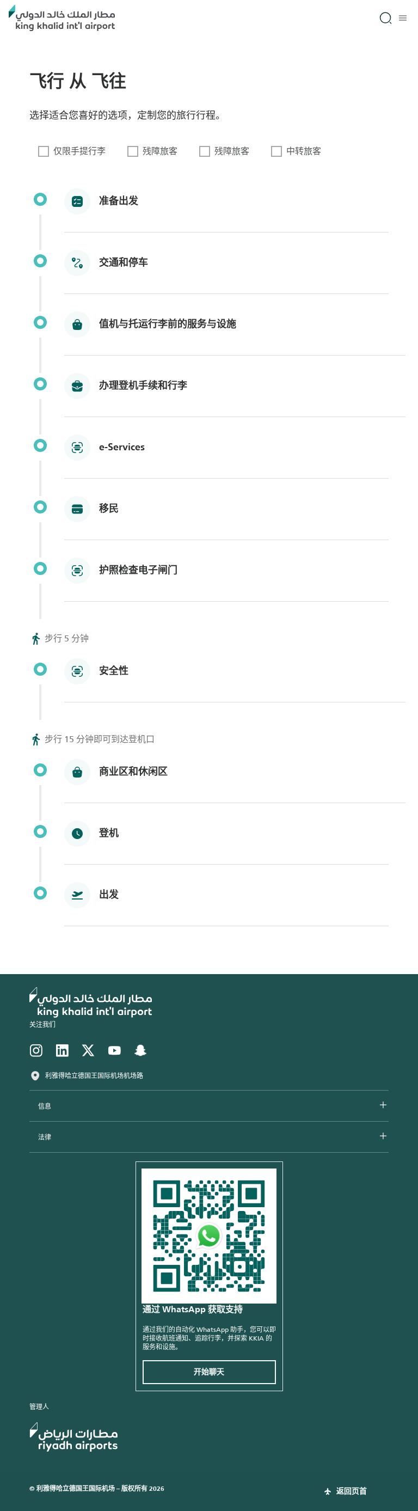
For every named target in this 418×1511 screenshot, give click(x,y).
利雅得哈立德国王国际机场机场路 (94, 1076)
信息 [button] (44, 1106)
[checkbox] (71, 151)
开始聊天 (209, 1372)
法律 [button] (44, 1137)
